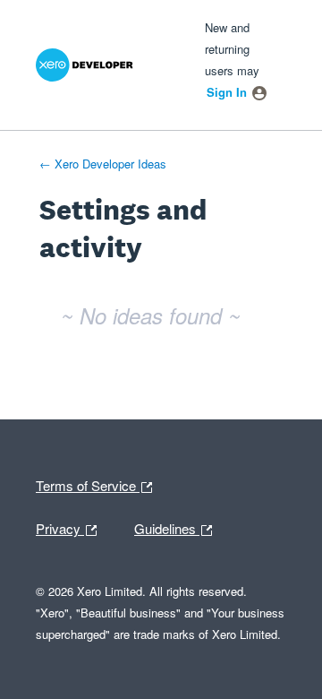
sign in (227, 91)
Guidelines (166, 527)
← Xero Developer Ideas (102, 163)
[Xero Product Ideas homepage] (105, 65)
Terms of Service (88, 484)
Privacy (71, 527)
